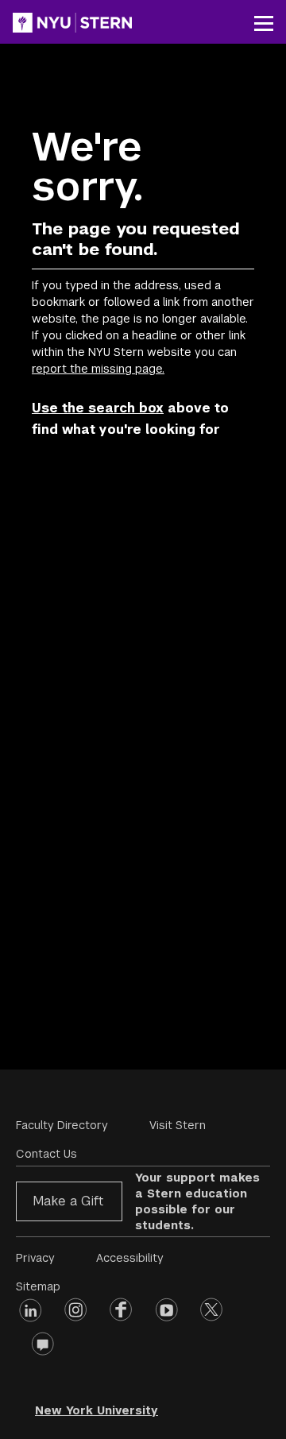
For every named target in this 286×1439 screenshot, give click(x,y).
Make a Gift (68, 1201)
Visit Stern (177, 1125)
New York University (96, 1410)
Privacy (35, 1258)
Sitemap (38, 1286)
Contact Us (46, 1154)
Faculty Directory (62, 1125)
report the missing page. (98, 369)
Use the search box (98, 408)
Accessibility (130, 1258)
